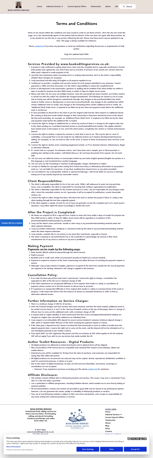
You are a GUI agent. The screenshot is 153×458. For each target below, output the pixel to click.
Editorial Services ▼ (113, 414)
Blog (107, 426)
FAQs (107, 428)
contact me (92, 369)
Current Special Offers (114, 417)
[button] (55, 6)
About (108, 423)
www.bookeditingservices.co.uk (84, 64)
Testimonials (110, 420)
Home (107, 412)
